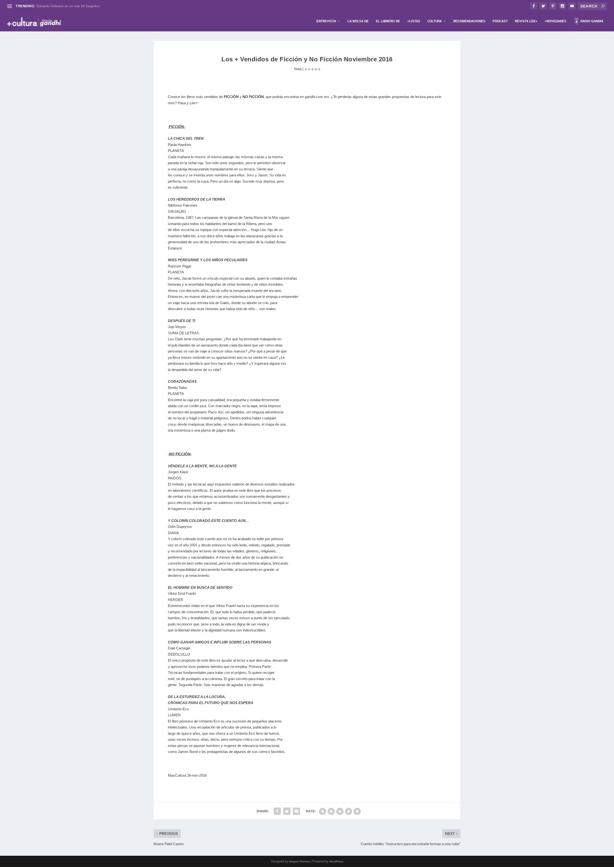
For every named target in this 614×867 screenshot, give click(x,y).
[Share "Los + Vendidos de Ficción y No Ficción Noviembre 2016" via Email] (296, 811)
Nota (297, 69)
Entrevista (326, 21)
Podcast (500, 21)
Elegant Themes (299, 861)
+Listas (413, 21)
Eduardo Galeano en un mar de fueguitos (68, 6)
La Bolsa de (358, 21)
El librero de (388, 21)
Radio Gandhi (591, 21)
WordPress (336, 861)
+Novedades (555, 21)
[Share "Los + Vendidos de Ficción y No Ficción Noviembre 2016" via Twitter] (287, 811)
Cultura (434, 21)
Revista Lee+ (526, 21)
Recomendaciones (469, 21)
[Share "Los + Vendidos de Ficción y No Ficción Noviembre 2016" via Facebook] (277, 811)
